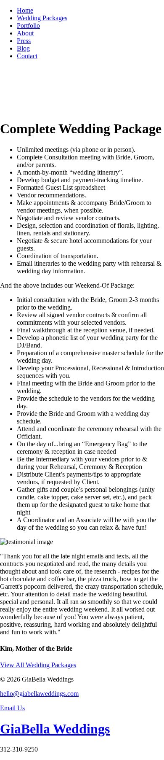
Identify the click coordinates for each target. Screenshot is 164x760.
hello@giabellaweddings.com (39, 693)
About (25, 33)
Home (25, 10)
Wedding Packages (42, 18)
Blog (23, 48)
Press (24, 40)
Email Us (12, 707)
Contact (27, 55)
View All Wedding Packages (38, 664)
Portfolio (28, 25)
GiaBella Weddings (55, 728)
